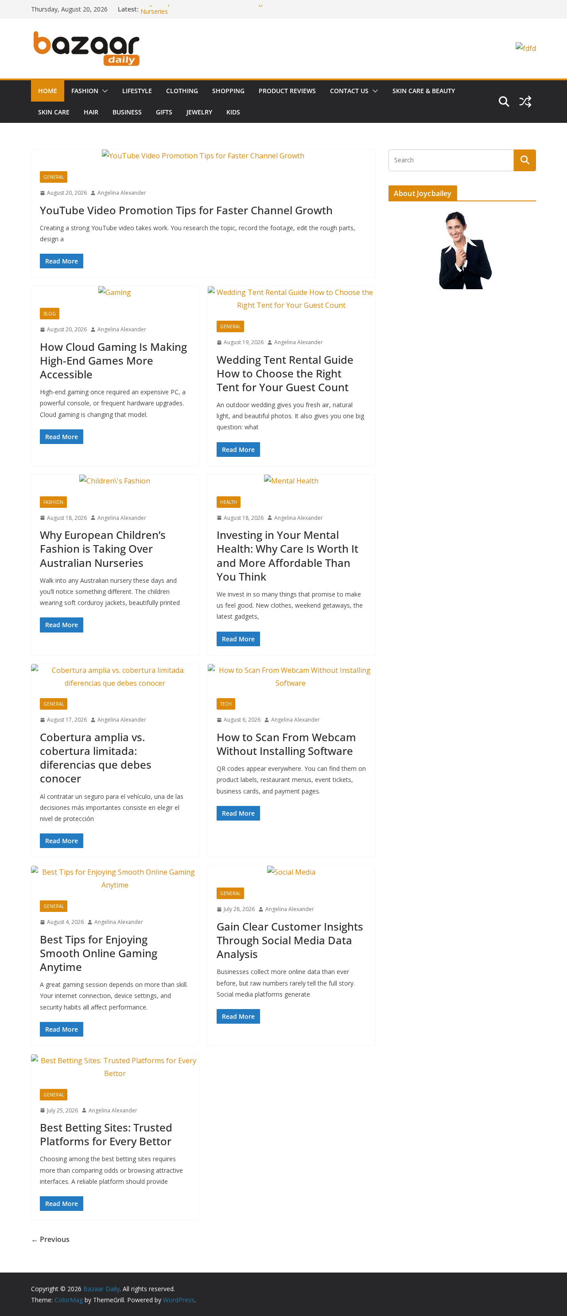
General (53, 177)
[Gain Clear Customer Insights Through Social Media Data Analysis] (292, 872)
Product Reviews (287, 90)
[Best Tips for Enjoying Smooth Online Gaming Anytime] (115, 879)
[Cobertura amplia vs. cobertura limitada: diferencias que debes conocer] (115, 677)
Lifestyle (137, 90)
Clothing (182, 90)
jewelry (199, 112)
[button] (103, 91)
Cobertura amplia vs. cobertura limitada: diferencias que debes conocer (95, 758)
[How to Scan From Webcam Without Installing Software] (292, 677)
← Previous (50, 1239)
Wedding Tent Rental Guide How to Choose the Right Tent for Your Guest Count (285, 373)
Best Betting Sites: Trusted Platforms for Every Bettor (106, 1134)
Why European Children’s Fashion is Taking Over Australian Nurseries (103, 548)
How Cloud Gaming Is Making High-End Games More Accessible (113, 360)
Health (228, 502)
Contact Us (349, 90)
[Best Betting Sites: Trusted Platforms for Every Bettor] (115, 1067)
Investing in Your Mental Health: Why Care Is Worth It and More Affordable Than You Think (287, 555)
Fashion (84, 90)
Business (127, 112)
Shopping (228, 90)
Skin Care (54, 112)
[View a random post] (525, 101)
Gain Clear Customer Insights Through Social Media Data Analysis (290, 940)
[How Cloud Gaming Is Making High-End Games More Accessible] (115, 292)
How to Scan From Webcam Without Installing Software (286, 744)
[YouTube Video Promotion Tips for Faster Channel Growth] (203, 155)
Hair (91, 112)
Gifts (164, 112)
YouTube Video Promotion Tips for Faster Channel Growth (186, 210)
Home (47, 90)
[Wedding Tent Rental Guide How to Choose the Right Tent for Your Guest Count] (292, 299)
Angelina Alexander (121, 192)
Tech (226, 704)
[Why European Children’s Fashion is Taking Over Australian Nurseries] (115, 481)
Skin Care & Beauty (423, 90)
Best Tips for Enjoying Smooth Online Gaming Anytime (98, 953)
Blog (49, 313)
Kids (233, 112)
